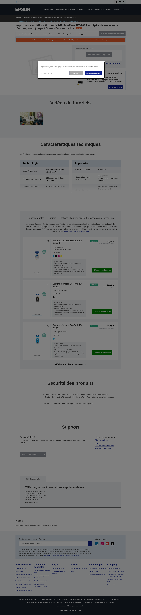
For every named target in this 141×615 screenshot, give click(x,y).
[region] (71, 70)
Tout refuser (76, 73)
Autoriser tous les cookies (93, 73)
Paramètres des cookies (47, 73)
